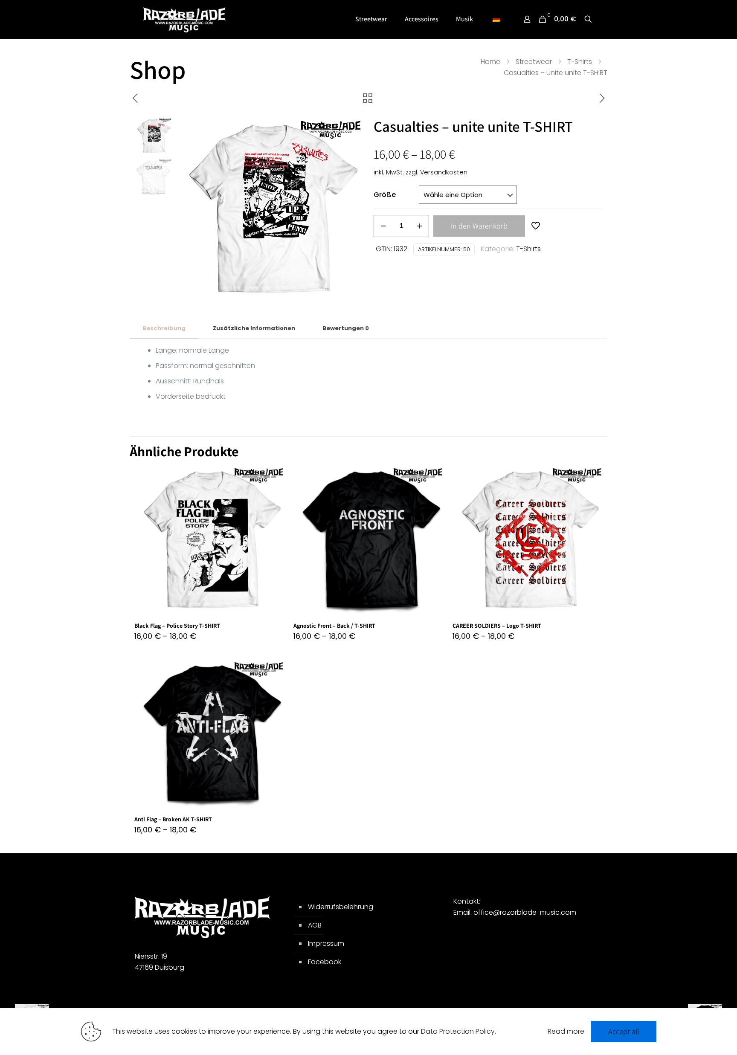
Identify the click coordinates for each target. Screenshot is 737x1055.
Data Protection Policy (458, 1031)
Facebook (324, 962)
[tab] (164, 328)
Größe (385, 195)
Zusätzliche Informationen (254, 328)
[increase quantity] (419, 226)
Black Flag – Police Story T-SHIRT (177, 625)
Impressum (326, 943)
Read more (566, 1031)
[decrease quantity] (383, 226)
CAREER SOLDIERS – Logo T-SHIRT (497, 625)
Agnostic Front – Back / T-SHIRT (334, 625)
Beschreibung (164, 328)
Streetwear (534, 62)
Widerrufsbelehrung (340, 907)
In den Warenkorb (479, 226)
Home (490, 62)
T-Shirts (579, 62)
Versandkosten (443, 172)
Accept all (623, 1031)
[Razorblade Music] (184, 19)
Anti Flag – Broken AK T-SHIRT (173, 819)
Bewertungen (345, 328)
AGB (315, 925)
